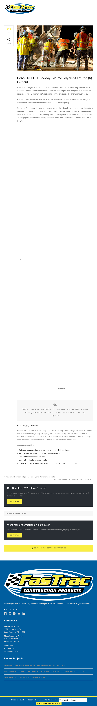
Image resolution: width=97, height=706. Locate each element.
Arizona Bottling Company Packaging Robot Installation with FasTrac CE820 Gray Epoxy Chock (44, 671)
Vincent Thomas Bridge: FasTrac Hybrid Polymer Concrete (30, 477)
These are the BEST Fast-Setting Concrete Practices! (33, 700)
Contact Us (14, 535)
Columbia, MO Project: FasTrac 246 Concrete (72, 479)
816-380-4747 (9, 648)
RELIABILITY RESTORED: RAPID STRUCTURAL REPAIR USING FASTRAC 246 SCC (36, 665)
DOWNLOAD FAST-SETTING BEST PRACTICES (50, 548)
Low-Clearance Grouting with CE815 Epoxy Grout (25, 677)
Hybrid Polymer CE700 (16, 513)
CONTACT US (14, 501)
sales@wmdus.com (12, 651)
